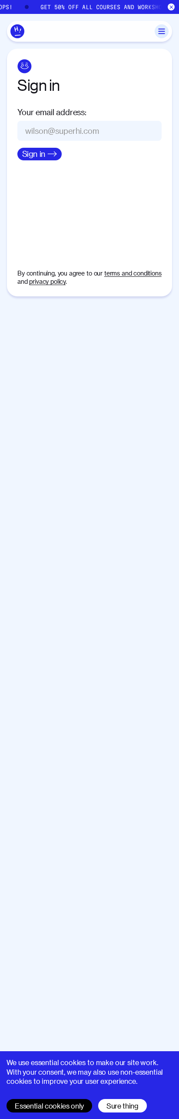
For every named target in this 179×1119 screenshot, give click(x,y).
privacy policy (47, 281)
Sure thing (122, 1106)
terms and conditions (133, 273)
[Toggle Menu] (162, 31)
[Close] (171, 7)
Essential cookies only (49, 1106)
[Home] (17, 31)
